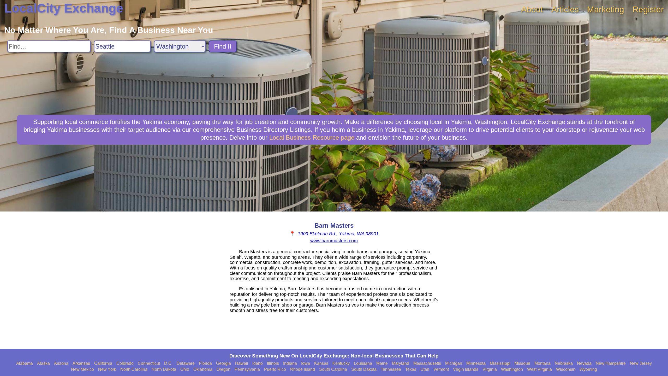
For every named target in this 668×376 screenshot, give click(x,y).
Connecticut (149, 363)
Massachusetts (427, 363)
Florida (205, 363)
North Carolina (133, 369)
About (532, 9)
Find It (222, 46)
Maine (382, 363)
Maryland (400, 363)
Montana (542, 363)
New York (107, 369)
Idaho (257, 363)
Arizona (61, 363)
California (103, 363)
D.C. (168, 363)
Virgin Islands (465, 369)
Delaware (186, 363)
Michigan (453, 363)
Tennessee (391, 369)
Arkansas (81, 363)
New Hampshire (611, 363)
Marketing (605, 9)
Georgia (223, 363)
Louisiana (363, 363)
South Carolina (333, 369)
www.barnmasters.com (334, 240)
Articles (565, 9)
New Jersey (641, 363)
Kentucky (341, 363)
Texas (410, 369)
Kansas (321, 363)
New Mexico (82, 369)
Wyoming (588, 369)
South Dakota (364, 369)
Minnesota (476, 363)
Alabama (24, 363)
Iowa (305, 363)
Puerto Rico (275, 369)
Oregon (223, 369)
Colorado (125, 363)
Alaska (43, 363)
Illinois (273, 363)
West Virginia (539, 369)
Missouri (522, 363)
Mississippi (500, 363)
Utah (424, 369)
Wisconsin (565, 369)
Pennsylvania (247, 369)
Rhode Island (302, 369)
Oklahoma (202, 369)
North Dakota (164, 369)
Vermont (441, 369)
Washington (512, 369)
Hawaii (241, 363)
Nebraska (564, 363)
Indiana (290, 363)
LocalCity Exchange (63, 8)
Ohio (184, 369)
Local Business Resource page (311, 137)
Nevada (584, 363)
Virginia (489, 369)
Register (648, 9)
